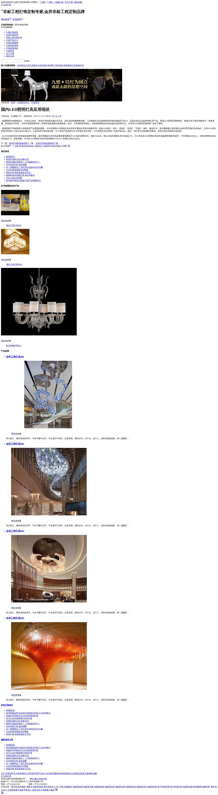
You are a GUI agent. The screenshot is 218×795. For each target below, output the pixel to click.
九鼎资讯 (10, 51)
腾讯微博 (5, 19)
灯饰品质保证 (12, 48)
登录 (5, 221)
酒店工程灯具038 (13, 225)
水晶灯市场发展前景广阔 (46, 143)
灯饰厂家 (66, 146)
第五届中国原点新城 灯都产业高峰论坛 (23, 180)
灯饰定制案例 (12, 43)
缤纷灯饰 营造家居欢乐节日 (18, 172)
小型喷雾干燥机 (47, 790)
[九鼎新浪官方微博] (22, 19)
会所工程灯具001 (15, 356)
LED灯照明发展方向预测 (17, 170)
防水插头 (22, 787)
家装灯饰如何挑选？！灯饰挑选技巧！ (23, 162)
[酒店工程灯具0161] (15, 254)
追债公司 (36, 790)
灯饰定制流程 (12, 45)
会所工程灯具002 (15, 443)
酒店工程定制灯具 (41, 65)
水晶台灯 (38, 146)
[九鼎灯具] (6, 5)
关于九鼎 (69, 2)
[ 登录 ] (51, 2)
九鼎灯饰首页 (12, 32)
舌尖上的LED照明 (14, 178)
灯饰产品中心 (12, 40)
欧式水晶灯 (56, 146)
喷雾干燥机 (19, 790)
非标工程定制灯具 (14, 37)
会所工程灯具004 (15, 531)
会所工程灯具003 (15, 618)
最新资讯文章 (7, 740)
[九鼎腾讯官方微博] (11, 19)
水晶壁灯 (47, 146)
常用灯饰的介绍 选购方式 (17, 159)
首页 (13, 102)
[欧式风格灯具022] (39, 335)
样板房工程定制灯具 (75, 65)
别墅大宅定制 (15, 773)
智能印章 (206, 787)
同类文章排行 (7, 705)
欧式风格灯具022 (13, 345)
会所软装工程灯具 (25, 65)
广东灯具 (17, 146)
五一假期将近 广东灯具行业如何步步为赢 (24, 167)
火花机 (10, 790)
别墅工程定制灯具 (57, 65)
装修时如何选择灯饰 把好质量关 (20, 175)
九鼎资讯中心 (23, 102)
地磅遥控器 (38, 787)
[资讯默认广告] (61, 101)
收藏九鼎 (59, 2)
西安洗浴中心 (49, 787)
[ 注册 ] (43, 2)
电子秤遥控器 (163, 787)
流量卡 (29, 787)
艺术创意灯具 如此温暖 (16, 165)
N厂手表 (60, 787)
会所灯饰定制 (12, 35)
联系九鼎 (10, 56)
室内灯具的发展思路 (18, 143)
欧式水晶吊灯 (28, 146)
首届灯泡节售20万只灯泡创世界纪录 (22, 716)
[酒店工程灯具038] (15, 215)
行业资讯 (35, 102)
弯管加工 (28, 790)
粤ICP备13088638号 (38, 779)
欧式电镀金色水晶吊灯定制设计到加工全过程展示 (28, 713)
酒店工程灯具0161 (14, 264)
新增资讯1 (10, 157)
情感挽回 (68, 787)
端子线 (14, 787)
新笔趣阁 (197, 787)
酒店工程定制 (28, 773)
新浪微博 (17, 19)
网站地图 (78, 2)
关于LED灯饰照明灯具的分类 (19, 718)
